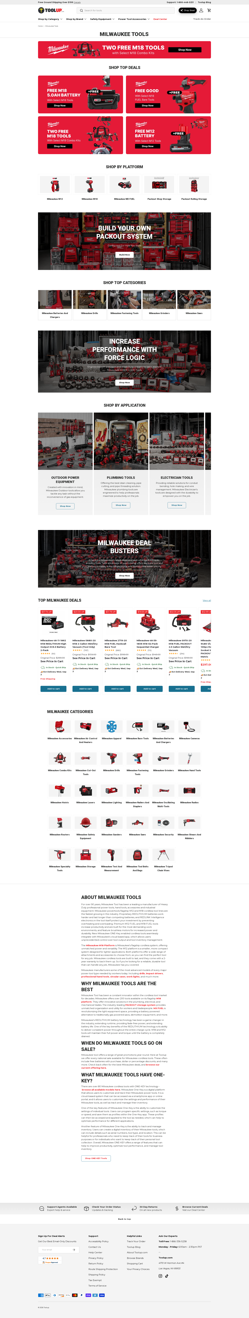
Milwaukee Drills (89, 313)
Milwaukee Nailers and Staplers (137, 804)
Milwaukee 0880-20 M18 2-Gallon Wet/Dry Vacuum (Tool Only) (85, 643)
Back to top (124, 1219)
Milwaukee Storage (86, 866)
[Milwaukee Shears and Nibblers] (189, 823)
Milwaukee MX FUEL (124, 199)
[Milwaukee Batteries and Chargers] (55, 299)
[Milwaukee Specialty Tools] (60, 855)
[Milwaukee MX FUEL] (124, 184)
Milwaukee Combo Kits (59, 770)
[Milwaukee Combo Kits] (60, 758)
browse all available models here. (101, 1089)
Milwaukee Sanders (112, 834)
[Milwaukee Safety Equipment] (86, 823)
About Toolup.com (137, 1252)
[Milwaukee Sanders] (112, 823)
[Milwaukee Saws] (194, 299)
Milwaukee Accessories (60, 738)
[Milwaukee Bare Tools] (138, 726)
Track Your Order (136, 1241)
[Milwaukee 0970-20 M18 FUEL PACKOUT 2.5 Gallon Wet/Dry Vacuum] (181, 623)
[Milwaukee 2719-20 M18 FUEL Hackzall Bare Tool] (117, 623)
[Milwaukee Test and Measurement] (112, 855)
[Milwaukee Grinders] (159, 299)
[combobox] (126, 10)
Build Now (124, 255)
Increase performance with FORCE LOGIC (124, 349)
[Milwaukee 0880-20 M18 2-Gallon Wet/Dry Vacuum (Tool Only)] (85, 623)
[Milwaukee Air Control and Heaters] (86, 726)
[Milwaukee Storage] (86, 855)
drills (142, 973)
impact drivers (154, 973)
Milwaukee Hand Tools (189, 770)
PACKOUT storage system (140, 1005)
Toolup (46, 1307)
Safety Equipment (100, 19)
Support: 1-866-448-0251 (180, 2)
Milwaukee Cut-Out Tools (86, 772)
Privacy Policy (95, 1258)
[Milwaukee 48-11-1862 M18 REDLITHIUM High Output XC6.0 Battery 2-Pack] (53, 623)
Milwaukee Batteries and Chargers (55, 315)
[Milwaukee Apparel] (112, 726)
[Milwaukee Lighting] (112, 790)
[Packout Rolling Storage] (194, 184)
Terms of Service (97, 1285)
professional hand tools (95, 976)
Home (40, 26)
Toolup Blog (204, 2)
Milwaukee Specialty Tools (59, 868)
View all (207, 600)
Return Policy (95, 1263)
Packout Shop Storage (159, 199)
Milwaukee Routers (60, 834)
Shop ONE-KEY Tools (96, 1158)
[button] (209, 10)
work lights (133, 976)
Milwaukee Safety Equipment (86, 836)
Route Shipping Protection (103, 1269)
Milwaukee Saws (194, 313)
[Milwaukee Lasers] (86, 790)
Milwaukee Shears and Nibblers (189, 836)
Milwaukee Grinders (159, 313)
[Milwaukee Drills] (89, 299)
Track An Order (202, 19)
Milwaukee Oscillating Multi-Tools (163, 804)
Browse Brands (135, 1258)
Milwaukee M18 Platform (100, 945)
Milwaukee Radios (189, 802)
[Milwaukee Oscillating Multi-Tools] (163, 790)
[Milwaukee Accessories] (60, 726)
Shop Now (124, 382)
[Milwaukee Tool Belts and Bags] (138, 855)
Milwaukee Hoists (60, 802)
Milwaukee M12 (55, 199)
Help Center (95, 1252)
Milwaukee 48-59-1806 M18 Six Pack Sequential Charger (148, 643)
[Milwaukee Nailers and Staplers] (138, 790)
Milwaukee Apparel (111, 738)
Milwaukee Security (163, 834)
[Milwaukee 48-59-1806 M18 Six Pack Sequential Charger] (149, 623)
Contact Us (94, 1247)
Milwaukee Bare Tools (137, 738)
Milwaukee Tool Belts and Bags (137, 868)
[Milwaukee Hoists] (60, 790)
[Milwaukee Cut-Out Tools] (86, 758)
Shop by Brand (74, 19)
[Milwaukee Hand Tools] (189, 758)
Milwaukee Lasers (85, 802)
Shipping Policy (96, 1274)
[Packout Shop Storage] (159, 184)
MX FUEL (158, 1008)
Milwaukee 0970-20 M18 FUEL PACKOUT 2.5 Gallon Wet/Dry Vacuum (180, 645)
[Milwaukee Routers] (60, 823)
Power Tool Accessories (132, 19)
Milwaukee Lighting (112, 802)
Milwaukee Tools (51, 26)
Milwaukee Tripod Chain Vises (163, 868)
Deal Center (160, 19)
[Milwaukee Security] (163, 823)
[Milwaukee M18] (90, 184)
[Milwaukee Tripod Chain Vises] (163, 855)
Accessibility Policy (98, 1241)
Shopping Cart (135, 1263)
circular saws (118, 976)
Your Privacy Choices (138, 1269)
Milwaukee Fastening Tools (124, 313)
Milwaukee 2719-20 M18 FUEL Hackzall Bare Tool (116, 643)
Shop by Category (48, 19)
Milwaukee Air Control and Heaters (85, 740)
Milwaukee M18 (90, 199)
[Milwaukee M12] (55, 184)
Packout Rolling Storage (194, 199)
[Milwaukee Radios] (189, 790)
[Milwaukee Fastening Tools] (124, 299)
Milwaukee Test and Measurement (111, 868)
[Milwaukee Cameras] (189, 726)
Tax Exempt (95, 1280)
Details (77, 2)
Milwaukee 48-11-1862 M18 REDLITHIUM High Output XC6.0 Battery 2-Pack (53, 645)
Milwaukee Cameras (189, 738)
